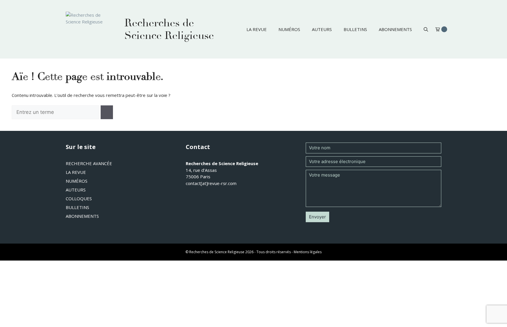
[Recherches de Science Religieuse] (89, 29)
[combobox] (55, 112)
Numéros (289, 29)
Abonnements (395, 29)
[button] (426, 29)
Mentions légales (308, 251)
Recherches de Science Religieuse (169, 29)
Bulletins (355, 29)
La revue (256, 29)
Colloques (79, 198)
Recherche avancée (89, 163)
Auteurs (322, 29)
